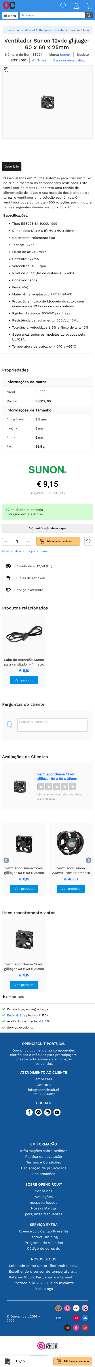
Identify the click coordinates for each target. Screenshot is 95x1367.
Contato (44, 1085)
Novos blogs (43, 1259)
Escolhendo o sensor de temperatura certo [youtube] (43, 1271)
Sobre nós (43, 1191)
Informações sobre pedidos (43, 1151)
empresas (43, 1079)
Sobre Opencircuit (43, 1184)
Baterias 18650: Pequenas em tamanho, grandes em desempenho (43, 1277)
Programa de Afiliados (44, 1243)
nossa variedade (43, 1202)
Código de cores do (43, 1248)
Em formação (43, 1144)
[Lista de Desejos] (59, 6)
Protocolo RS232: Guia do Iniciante (43, 1283)
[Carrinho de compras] (85, 6)
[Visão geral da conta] (72, 6)
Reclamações (43, 1174)
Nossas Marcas (44, 1208)
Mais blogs (44, 1289)
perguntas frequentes (43, 1214)
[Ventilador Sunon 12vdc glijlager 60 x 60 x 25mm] (19, 787)
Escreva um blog (43, 1237)
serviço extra (44, 1225)
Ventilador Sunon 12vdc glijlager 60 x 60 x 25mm (57, 776)
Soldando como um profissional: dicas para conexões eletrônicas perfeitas (43, 1266)
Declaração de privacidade (43, 1168)
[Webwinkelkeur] (47, 1346)
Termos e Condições (43, 1162)
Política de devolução (43, 1156)
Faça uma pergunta (33, 721)
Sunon (40, 391)
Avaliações (44, 1197)
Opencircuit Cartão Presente (43, 1231)
